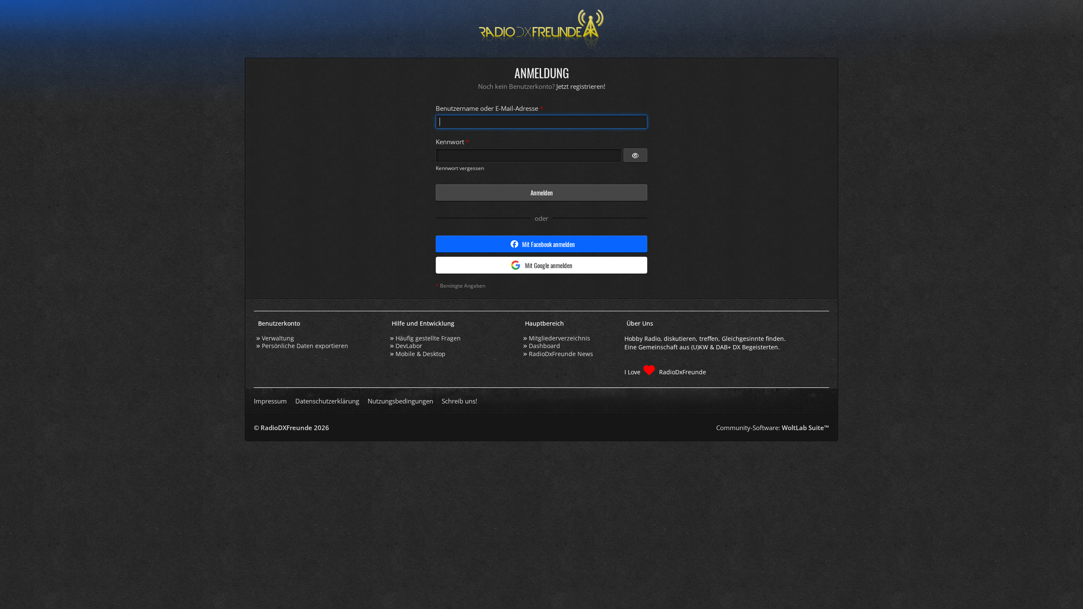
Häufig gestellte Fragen (428, 338)
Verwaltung (278, 338)
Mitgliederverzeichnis (559, 338)
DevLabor (409, 346)
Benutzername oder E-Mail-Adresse (487, 108)
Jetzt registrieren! (580, 86)
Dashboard (544, 346)
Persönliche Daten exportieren (305, 346)
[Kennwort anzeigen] (635, 155)
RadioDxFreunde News (561, 354)
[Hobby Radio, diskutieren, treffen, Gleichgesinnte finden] (541, 29)
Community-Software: (772, 427)
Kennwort (450, 141)
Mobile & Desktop (420, 354)
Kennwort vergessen (460, 168)
